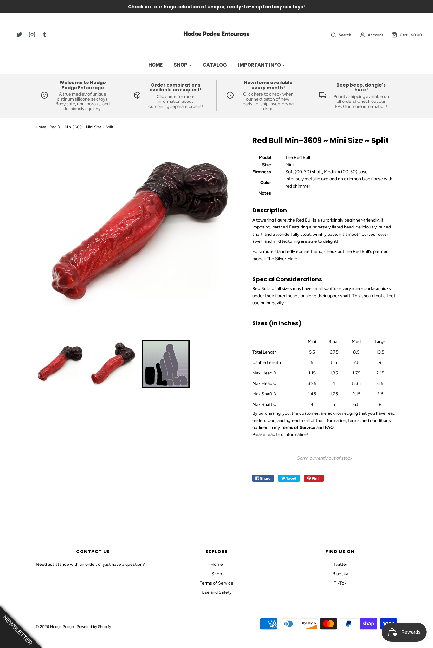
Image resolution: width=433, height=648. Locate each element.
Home (155, 65)
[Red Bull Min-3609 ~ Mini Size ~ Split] (60, 364)
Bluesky (340, 574)
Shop (216, 574)
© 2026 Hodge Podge (55, 627)
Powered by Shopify (94, 627)
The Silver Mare (282, 258)
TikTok (340, 583)
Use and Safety (217, 592)
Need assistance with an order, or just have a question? (90, 564)
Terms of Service (216, 583)
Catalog (215, 65)
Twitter (340, 564)
